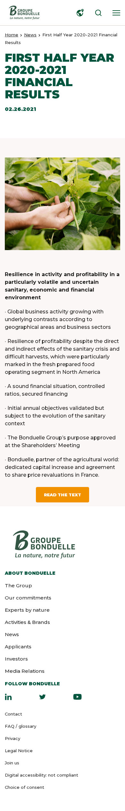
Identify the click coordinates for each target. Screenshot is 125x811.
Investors (16, 659)
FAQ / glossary (20, 726)
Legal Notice (19, 750)
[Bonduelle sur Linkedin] (8, 696)
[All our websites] (78, 12)
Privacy (12, 738)
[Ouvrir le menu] (114, 12)
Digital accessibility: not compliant (41, 775)
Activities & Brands (27, 622)
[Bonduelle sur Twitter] (42, 696)
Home (11, 34)
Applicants (18, 647)
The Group (18, 585)
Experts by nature (27, 610)
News (30, 34)
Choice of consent (24, 787)
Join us (12, 762)
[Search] (96, 12)
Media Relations (25, 671)
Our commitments (28, 598)
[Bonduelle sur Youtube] (77, 696)
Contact (13, 713)
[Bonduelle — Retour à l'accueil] (24, 12)
